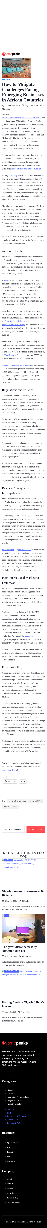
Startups (11, 1090)
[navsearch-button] (31, 54)
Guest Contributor (12, 105)
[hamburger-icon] (38, 53)
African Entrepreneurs (17, 801)
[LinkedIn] (16, 1072)
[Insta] (10, 1072)
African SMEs (35, 801)
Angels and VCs (14, 1100)
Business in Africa (10, 807)
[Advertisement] (23, 25)
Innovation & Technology (18, 1097)
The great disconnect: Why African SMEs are (19, 948)
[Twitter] (4, 1072)
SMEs (10, 1094)
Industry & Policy (15, 1104)
